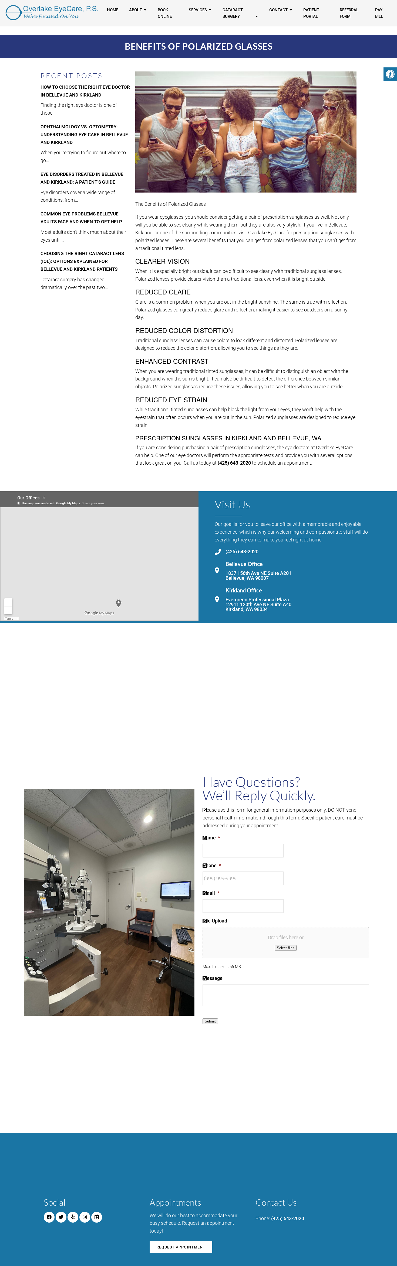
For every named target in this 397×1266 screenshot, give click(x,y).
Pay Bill (379, 13)
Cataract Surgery (233, 13)
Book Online (165, 13)
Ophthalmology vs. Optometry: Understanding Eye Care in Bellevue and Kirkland (84, 134)
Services (198, 10)
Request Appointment (181, 1247)
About (135, 10)
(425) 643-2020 (234, 463)
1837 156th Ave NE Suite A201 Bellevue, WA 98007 (258, 576)
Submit (210, 1021)
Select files (285, 948)
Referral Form (349, 13)
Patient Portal (311, 13)
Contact (278, 10)
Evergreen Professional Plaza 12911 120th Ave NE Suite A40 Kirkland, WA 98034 (258, 604)
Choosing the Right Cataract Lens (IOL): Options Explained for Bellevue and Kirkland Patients (82, 261)
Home (112, 10)
